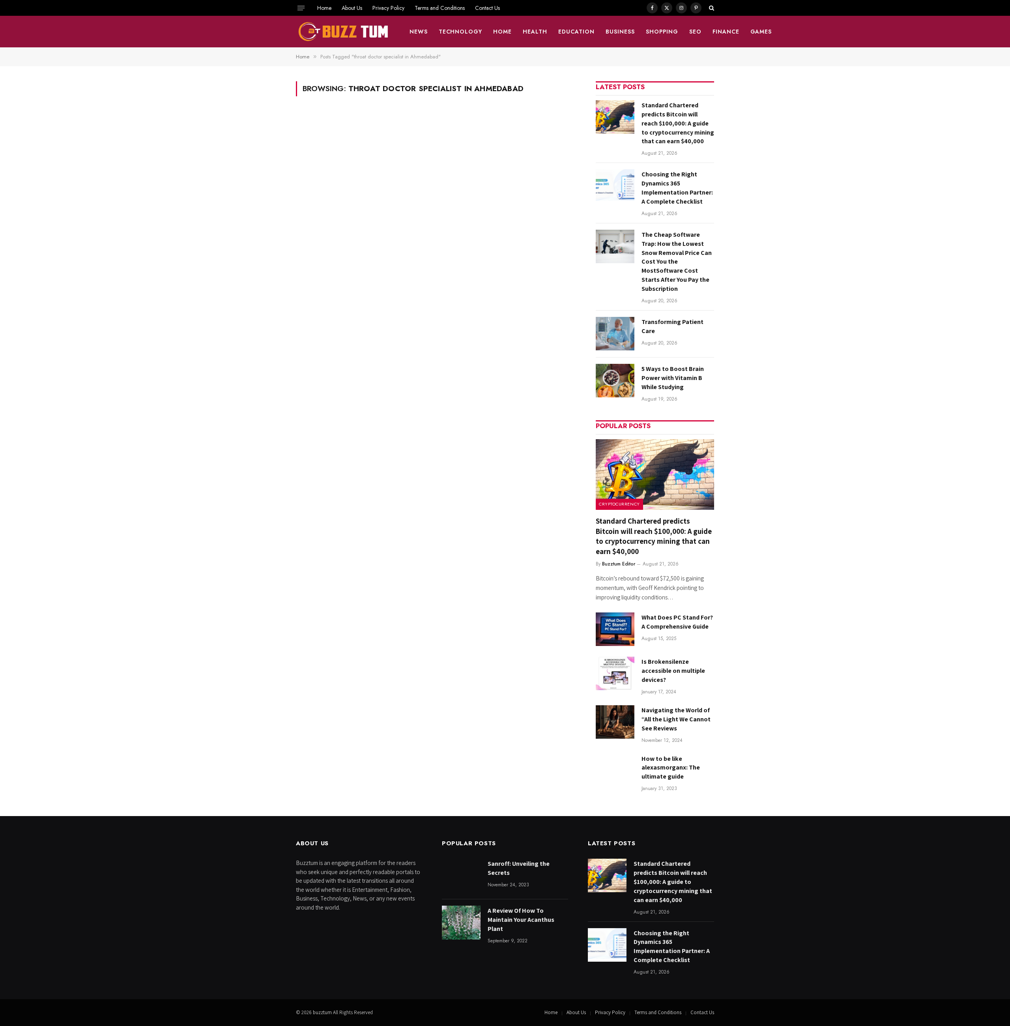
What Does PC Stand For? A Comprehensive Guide (677, 622)
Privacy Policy (388, 8)
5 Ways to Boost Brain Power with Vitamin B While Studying (673, 378)
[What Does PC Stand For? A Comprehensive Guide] (615, 629)
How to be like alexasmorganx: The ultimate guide (671, 768)
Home (324, 8)
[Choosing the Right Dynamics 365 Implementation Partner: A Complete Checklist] (615, 186)
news (419, 32)
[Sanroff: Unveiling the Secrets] (461, 875)
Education (576, 32)
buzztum (323, 1012)
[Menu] (301, 7)
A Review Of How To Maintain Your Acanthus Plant (521, 919)
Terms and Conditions (440, 8)
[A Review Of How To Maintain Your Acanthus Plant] (461, 922)
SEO (695, 32)
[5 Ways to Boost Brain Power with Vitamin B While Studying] (615, 380)
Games (761, 32)
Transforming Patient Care (672, 326)
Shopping (662, 32)
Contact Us (487, 8)
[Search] (710, 8)
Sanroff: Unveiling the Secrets (519, 868)
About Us (352, 8)
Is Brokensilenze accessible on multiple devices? (673, 670)
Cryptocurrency (619, 504)
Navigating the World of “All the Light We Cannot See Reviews (676, 719)
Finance (726, 32)
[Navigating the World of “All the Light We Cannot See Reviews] (615, 722)
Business (620, 32)
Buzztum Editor (618, 563)
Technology (461, 32)
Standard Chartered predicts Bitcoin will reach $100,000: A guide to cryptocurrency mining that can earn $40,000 (678, 123)
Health (535, 32)
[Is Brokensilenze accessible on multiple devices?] (615, 673)
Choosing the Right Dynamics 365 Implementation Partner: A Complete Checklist (677, 188)
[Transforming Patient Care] (615, 333)
